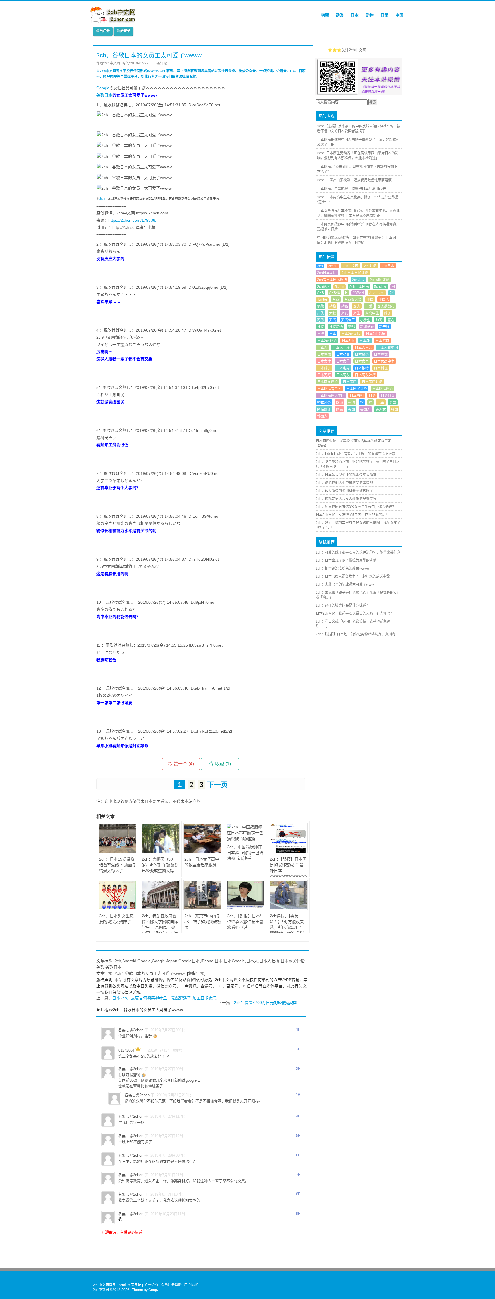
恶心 (391, 320)
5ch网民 (380, 287)
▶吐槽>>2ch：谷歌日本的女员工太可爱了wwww (139, 1009)
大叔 (332, 313)
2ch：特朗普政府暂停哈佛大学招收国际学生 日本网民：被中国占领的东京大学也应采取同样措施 (160, 927)
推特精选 (336, 327)
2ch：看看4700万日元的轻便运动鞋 (266, 1002)
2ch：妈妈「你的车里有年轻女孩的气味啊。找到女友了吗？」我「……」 (358, 525)
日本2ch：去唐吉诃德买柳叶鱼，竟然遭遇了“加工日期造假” (165, 998)
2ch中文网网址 (129, 1285)
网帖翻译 (324, 410)
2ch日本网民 (327, 273)
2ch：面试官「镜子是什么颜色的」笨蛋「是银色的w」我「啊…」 (358, 595)
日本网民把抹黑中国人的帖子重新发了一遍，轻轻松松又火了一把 (358, 142)
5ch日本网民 (359, 287)
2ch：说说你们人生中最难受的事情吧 (344, 483)
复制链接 (196, 973)
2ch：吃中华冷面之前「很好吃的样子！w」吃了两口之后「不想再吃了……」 (358, 464)
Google (102, 88)
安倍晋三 (348, 320)
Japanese (376, 293)
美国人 (365, 410)
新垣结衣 (367, 327)
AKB (320, 293)
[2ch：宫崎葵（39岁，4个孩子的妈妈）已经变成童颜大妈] (160, 852)
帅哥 (379, 320)
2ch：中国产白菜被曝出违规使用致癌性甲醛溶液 (354, 180)
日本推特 (362, 368)
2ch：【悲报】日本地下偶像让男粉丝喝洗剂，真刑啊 (355, 634)
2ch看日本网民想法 (332, 280)
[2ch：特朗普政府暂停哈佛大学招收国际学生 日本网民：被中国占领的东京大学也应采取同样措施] (160, 908)
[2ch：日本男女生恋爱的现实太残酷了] (117, 908)
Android (129, 960)
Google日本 (189, 960)
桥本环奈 (324, 403)
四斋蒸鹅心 (385, 306)
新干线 (384, 327)
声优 (320, 313)
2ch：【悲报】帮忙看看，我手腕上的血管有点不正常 (355, 454)
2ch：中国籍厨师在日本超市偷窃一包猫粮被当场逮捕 (245, 853)
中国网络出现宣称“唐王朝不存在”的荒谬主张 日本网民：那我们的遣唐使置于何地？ (356, 240)
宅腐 (325, 15)
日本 (355, 15)
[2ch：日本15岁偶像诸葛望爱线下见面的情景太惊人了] (117, 852)
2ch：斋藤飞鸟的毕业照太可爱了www (345, 584)
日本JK (365, 341)
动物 (370, 15)
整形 (351, 327)
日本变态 (362, 355)
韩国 (394, 410)
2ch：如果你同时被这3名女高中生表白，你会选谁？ (356, 507)
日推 (320, 334)
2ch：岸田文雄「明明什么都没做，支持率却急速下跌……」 (355, 623)
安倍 (332, 320)
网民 (339, 410)
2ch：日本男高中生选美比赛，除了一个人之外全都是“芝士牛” (357, 199)
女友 (344, 313)
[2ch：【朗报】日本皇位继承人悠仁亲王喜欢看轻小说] (245, 908)
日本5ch (348, 341)
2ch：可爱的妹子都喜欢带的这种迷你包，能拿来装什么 (358, 552)
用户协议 (191, 1285)
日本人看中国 (387, 348)
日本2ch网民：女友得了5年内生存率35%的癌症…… (356, 515)
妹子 (387, 313)
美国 (351, 410)
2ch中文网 (351, 266)
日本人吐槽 (269, 960)
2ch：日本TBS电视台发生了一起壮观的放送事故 (353, 576)
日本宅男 (343, 368)
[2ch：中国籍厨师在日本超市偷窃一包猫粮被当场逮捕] (245, 838)
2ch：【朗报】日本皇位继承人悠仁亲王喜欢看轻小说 (245, 922)
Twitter (322, 300)
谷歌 (100, 967)
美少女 (381, 410)
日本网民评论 (292, 960)
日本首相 (357, 396)
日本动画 (343, 355)
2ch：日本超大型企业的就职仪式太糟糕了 (348, 475)
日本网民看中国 (329, 389)
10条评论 (160, 63)
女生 (356, 313)
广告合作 (151, 1285)
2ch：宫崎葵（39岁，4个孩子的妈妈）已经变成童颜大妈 (160, 865)
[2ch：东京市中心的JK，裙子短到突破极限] (202, 908)
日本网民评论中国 (331, 396)
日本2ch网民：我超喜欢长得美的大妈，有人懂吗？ (355, 613)
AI (393, 287)
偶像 (320, 306)
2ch (102, 198)
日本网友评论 (327, 382)
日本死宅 (324, 375)
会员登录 (123, 31)
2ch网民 (358, 280)
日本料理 (381, 368)
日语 (372, 396)
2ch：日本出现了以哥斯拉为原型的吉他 (346, 560)
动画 (344, 306)
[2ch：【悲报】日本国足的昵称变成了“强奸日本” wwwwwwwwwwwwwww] (288, 852)
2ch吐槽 (370, 266)
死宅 (351, 403)
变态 (356, 306)
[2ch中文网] (114, 22)
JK (392, 293)
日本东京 (382, 341)
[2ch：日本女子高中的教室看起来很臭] (202, 852)
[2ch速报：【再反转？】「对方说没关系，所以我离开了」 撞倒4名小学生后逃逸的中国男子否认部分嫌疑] (288, 908)
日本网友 (343, 375)
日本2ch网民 (351, 334)
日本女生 (362, 361)
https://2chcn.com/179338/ (132, 220)
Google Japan (164, 960)
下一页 (217, 784)
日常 (384, 15)
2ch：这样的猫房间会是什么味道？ (343, 605)
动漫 (340, 15)
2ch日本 (388, 266)
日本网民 (350, 382)
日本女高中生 (384, 361)
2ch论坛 (323, 287)
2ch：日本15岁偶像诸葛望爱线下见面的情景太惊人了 (117, 865)
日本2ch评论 (327, 341)
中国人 (384, 300)
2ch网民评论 (379, 280)
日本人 (252, 960)
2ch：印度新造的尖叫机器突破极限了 (344, 491)
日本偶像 (324, 355)
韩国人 (322, 416)
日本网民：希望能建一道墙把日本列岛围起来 (351, 189)
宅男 (320, 320)
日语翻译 (387, 396)
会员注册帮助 (171, 1285)
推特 (320, 327)
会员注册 (103, 31)
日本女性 (324, 361)
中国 (399, 15)
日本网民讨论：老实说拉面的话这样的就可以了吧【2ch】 (353, 443)
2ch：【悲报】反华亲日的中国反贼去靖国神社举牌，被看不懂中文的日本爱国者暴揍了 (358, 128)
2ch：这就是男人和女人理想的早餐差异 (346, 499)
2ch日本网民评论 (355, 273)
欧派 (339, 403)
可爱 (368, 306)
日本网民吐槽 (372, 382)
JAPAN (358, 293)
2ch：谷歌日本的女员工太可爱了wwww (150, 973)
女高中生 (372, 313)
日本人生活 (363, 348)
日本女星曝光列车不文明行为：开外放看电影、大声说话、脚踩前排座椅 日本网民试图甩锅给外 (358, 213)
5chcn (339, 287)
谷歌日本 (104, 95)
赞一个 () (184, 763)
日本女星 (343, 361)
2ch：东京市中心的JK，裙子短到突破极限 (202, 922)
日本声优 (381, 355)
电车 (380, 403)
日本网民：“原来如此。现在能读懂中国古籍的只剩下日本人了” (359, 169)
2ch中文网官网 (104, 1285)
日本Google (234, 960)
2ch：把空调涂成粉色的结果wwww (343, 568)
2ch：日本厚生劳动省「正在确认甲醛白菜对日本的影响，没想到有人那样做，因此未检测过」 (357, 155)
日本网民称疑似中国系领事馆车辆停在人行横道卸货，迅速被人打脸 (358, 226)
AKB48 (334, 293)
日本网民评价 (356, 389)
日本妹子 (324, 368)
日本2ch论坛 (375, 334)
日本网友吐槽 (365, 375)
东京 (335, 300)
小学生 (365, 320)
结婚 (392, 403)
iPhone (207, 960)
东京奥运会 (353, 300)
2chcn (332, 266)
